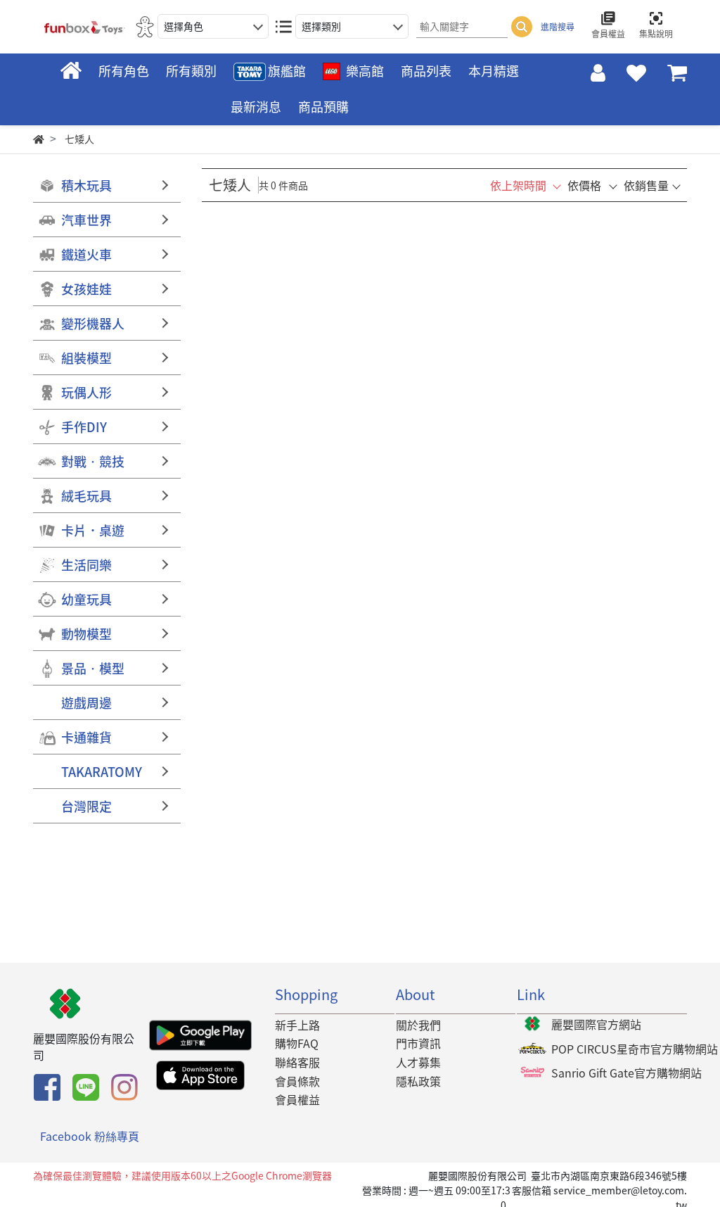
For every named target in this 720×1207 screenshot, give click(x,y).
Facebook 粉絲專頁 (89, 1135)
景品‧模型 (92, 668)
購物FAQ (297, 1043)
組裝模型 (86, 357)
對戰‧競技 (92, 461)
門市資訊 (418, 1043)
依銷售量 (646, 185)
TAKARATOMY (101, 771)
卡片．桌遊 (92, 530)
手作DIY (84, 426)
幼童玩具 (86, 599)
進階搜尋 (557, 26)
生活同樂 (86, 564)
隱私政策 (418, 1081)
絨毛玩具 (86, 495)
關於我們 (418, 1024)
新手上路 (297, 1024)
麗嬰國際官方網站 (596, 1024)
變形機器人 (92, 323)
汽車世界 (86, 219)
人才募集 (418, 1062)
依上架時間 (518, 185)
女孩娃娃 (86, 288)
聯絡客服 (297, 1062)
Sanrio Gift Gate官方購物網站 (626, 1072)
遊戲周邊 (86, 702)
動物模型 (86, 633)
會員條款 (297, 1081)
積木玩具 (86, 185)
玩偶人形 (86, 392)
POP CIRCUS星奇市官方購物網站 (634, 1048)
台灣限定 (86, 806)
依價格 (584, 185)
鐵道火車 (86, 254)
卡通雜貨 (86, 737)
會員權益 (297, 1099)
